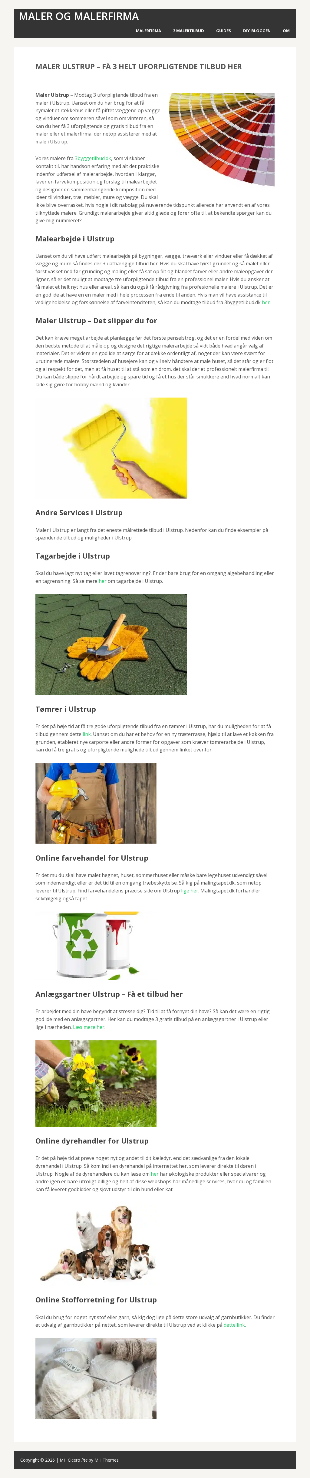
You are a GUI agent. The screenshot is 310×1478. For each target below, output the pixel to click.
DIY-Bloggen (257, 30)
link (87, 734)
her (266, 302)
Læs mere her (88, 1027)
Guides (223, 30)
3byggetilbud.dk (93, 158)
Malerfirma (148, 30)
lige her (189, 890)
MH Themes (106, 1460)
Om (286, 30)
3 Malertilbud (188, 30)
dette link (234, 1325)
